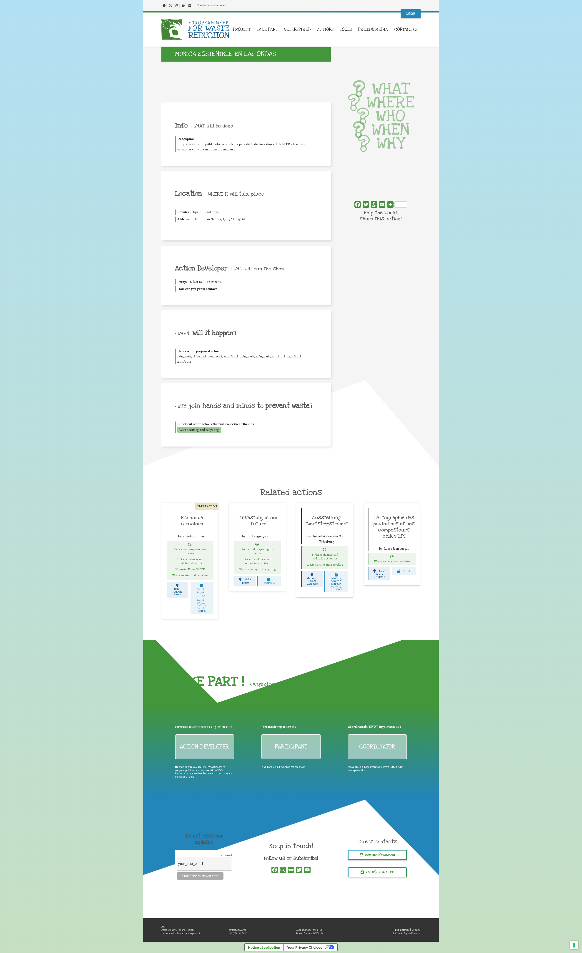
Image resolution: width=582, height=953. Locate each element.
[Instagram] (177, 5)
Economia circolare (192, 520)
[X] (170, 5)
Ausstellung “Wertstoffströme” (327, 520)
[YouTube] (183, 5)
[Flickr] (189, 5)
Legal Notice (402, 929)
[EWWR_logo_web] (195, 29)
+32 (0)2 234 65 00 (238, 933)
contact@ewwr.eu (237, 929)
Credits (416, 929)
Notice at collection (264, 947)
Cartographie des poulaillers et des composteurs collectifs (394, 526)
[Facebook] (164, 5)
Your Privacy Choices (304, 947)
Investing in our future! (259, 520)
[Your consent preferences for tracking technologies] (574, 945)
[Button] (190, 544)
